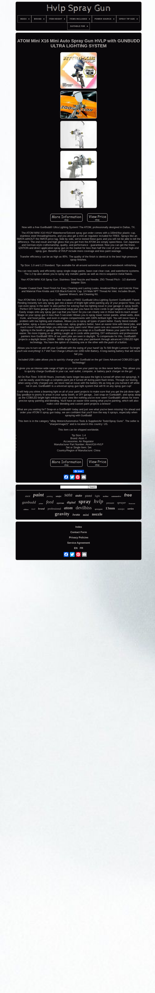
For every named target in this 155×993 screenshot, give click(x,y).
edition (25, 509)
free (128, 495)
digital (71, 502)
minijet (121, 509)
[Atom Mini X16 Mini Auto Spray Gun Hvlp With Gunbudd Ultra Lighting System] (79, 70)
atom (68, 508)
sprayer (121, 502)
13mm (110, 508)
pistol (88, 495)
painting (50, 496)
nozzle (97, 514)
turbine (105, 496)
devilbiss (84, 507)
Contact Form (78, 532)
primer (41, 503)
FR (81, 548)
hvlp (98, 501)
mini (86, 514)
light (97, 496)
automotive (116, 496)
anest (27, 496)
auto (78, 495)
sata (68, 494)
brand (41, 508)
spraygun (98, 509)
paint (38, 494)
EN (76, 548)
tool (33, 509)
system (60, 503)
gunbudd (29, 502)
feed (50, 501)
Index (78, 526)
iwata (76, 514)
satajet (58, 496)
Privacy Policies (78, 537)
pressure (110, 503)
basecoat (132, 503)
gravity (62, 513)
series (130, 508)
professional (54, 508)
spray (85, 501)
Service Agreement (78, 542)
